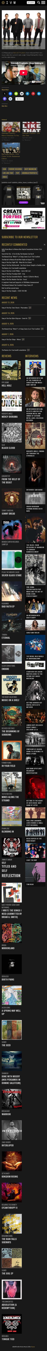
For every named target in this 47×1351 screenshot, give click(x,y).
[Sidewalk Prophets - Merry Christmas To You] (11, 127)
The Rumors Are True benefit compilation (14, 268)
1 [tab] (4, 228)
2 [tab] (6, 228)
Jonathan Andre (20, 44)
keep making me (30, 169)
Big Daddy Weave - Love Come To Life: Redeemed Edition (11, 156)
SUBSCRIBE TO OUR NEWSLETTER (20, 237)
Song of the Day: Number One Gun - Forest (14, 279)
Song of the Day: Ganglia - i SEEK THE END (14, 291)
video (5, 177)
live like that (8, 173)
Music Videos (32, 44)
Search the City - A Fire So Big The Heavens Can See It (18, 254)
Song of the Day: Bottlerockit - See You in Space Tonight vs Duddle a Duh (23, 265)
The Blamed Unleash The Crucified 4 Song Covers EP (17, 285)
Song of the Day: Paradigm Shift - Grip (13, 274)
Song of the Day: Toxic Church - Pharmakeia (15, 307)
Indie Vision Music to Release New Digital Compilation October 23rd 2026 (22, 250)
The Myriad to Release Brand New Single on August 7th (18, 259)
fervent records (15, 169)
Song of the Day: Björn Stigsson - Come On (14, 318)
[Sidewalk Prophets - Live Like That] (31, 127)
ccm (4, 169)
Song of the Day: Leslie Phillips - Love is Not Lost (16, 271)
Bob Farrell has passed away (10, 288)
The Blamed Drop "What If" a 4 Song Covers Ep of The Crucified (21, 256)
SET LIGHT (31, 2)
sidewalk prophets (29, 173)
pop (17, 173)
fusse (33, 1346)
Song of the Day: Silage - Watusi (11, 339)
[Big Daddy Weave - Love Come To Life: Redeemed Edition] (11, 148)
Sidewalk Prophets (19, 53)
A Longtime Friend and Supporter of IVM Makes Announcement (20, 282)
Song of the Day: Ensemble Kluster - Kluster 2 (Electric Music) (20, 276)
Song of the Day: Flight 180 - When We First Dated (17, 262)
